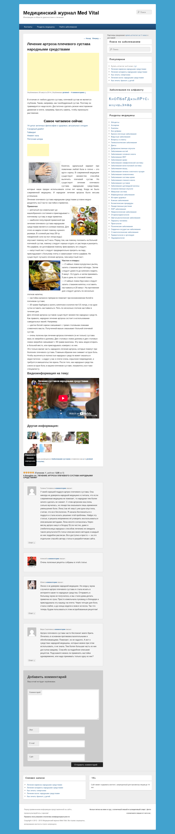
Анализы (114, 128)
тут (135, 66)
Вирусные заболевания (120, 136)
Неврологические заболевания (123, 211)
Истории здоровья (118, 197)
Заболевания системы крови (123, 177)
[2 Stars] (26, 472)
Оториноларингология (120, 214)
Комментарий (34, 692)
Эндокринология (118, 237)
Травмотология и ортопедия (122, 235)
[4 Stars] (31, 472)
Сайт (31, 756)
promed (66, 92)
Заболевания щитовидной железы (125, 185)
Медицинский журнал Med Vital (61, 12)
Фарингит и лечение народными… (30, 459)
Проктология (116, 223)
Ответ (32, 542)
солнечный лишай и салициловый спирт (129, 809)
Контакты (28, 26)
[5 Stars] (33, 472)
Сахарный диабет (35, 128)
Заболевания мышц (119, 168)
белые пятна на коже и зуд (100, 809)
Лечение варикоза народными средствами (128, 69)
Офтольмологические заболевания (125, 217)
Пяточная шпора (35, 138)
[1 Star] (24, 472)
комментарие (60, 488)
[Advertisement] (63, 72)
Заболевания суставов (61, 459)
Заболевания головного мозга (123, 154)
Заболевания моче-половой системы (126, 165)
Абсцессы (115, 122)
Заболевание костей (119, 151)
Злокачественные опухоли (122, 188)
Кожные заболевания (120, 200)
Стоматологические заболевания (124, 232)
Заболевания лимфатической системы (127, 162)
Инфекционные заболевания (123, 194)
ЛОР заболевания (118, 209)
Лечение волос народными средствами (127, 77)
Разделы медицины (46, 26)
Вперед (96, 38)
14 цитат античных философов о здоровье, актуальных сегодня (57, 125)
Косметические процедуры (122, 203)
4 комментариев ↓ (78, 92)
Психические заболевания (122, 226)
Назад (87, 38)
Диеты (113, 145)
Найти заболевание (68, 26)
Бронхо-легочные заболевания (123, 133)
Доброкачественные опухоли (123, 148)
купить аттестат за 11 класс (136, 35)
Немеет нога (33, 135)
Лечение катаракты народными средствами (129, 71)
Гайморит (31, 132)
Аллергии (115, 125)
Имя (31, 729)
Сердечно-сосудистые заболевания (126, 229)
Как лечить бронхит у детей (122, 80)
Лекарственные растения (121, 206)
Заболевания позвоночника (122, 174)
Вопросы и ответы (118, 139)
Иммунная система (119, 191)
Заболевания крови (119, 159)
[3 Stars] (29, 472)
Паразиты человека (119, 220)
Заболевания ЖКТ (118, 157)
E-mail (31, 743)
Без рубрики (116, 131)
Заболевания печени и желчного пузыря (127, 171)
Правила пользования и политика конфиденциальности (47, 816)
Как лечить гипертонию (120, 74)
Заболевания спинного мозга (123, 180)
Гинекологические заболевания (124, 142)
